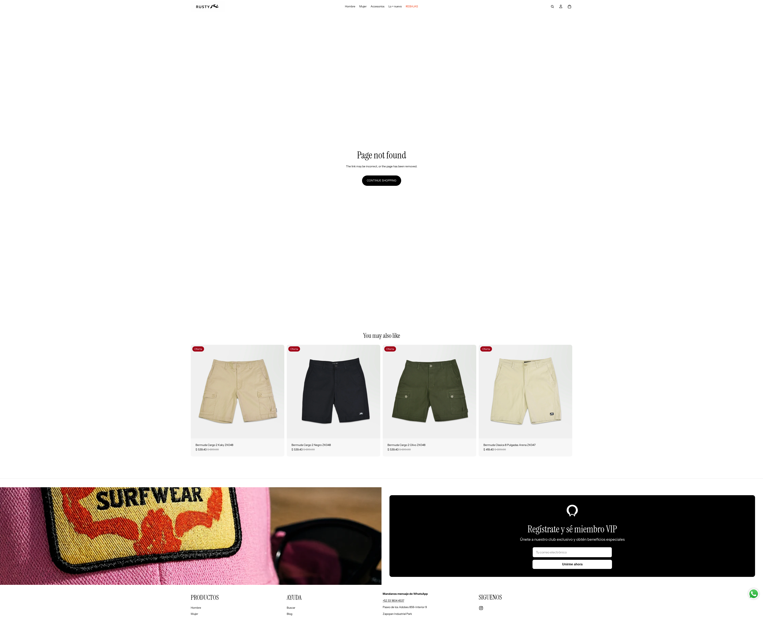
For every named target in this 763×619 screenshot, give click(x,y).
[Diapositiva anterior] (197, 391)
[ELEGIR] (278, 432)
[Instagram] (481, 608)
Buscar (291, 607)
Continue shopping (381, 180)
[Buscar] (552, 6)
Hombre (196, 607)
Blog (289, 614)
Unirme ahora (572, 564)
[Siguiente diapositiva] (278, 391)
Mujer (194, 614)
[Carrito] (569, 6)
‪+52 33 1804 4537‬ (393, 600)
